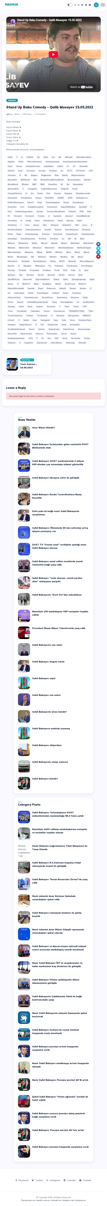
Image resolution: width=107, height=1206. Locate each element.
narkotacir (13, 261)
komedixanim (88, 234)
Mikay (39, 252)
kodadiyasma (31, 234)
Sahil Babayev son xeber (46, 695)
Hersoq (70, 220)
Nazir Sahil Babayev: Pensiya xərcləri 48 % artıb (60, 1080)
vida (64, 320)
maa (82, 239)
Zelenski (82, 343)
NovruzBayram (87, 261)
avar (20, 171)
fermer (40, 211)
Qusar (10, 284)
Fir (9, 216)
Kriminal (54, 239)
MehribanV (88, 243)
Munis (80, 257)
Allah (20, 161)
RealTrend (70, 284)
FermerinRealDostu (56, 211)
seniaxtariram (31, 297)
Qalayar (11, 275)
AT (74, 166)
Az (62, 171)
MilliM (48, 252)
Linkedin (71, 1180)
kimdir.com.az (43, 1200)
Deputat (68, 193)
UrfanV (11, 320)
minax (86, 252)
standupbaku (66, 302)
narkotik (25, 261)
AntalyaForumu (33, 166)
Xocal (64, 334)
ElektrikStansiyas (16, 202)
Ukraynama (73, 315)
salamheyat (42, 293)
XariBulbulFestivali (16, 329)
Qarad (41, 275)
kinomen (86, 229)
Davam (57, 193)
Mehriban (75, 243)
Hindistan (12, 225)
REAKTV (26, 284)
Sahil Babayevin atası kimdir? (49, 711)
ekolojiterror (82, 198)
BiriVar (87, 180)
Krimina (42, 239)
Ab (38, 157)
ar (68, 166)
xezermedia (26, 334)
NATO (62, 261)
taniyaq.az (80, 1200)
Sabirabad (19, 293)
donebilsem (26, 198)
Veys (56, 320)
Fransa (41, 216)
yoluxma (11, 343)
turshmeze (42, 315)
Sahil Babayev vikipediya (46, 745)
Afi (60, 157)
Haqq (28, 220)
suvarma (51, 306)
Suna (30, 306)
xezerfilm (12, 334)
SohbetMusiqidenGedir (37, 302)
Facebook (23, 1180)
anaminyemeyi (52, 161)
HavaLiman (48, 220)
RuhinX (62, 288)
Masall (54, 243)
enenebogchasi (53, 202)
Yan (49, 338)
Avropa (42, 171)
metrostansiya (14, 252)
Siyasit (20, 302)
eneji (39, 202)
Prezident (34, 270)
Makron (11, 243)
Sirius (10, 302)
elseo (17, 114)
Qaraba (30, 275)
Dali (48, 193)
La (63, 239)
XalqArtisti (53, 324)
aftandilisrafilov (83, 157)
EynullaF (83, 207)
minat (77, 252)
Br (62, 184)
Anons (19, 166)
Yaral (64, 338)
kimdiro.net (68, 1200)
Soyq (54, 302)
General (69, 216)
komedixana (72, 234)
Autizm (11, 171)
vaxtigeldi (45, 320)
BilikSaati (25, 180)
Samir (65, 293)
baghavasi (46, 175)
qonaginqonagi (79, 279)
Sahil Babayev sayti (43, 678)
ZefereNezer (56, 343)
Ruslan (83, 288)
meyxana (29, 252)
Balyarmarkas (78, 175)
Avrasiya (31, 171)
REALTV (82, 284)
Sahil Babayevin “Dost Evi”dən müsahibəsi (57, 594)
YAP (56, 338)
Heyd (79, 220)
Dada (40, 193)
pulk (73, 270)
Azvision (12, 175)
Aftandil (68, 157)
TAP (85, 306)
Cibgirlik (64, 189)
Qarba (62, 275)
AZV (91, 171)
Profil (56, 270)
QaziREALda (13, 279)
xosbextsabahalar (16, 338)
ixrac (84, 225)
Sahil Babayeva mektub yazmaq (51, 728)
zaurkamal (42, 343)
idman (36, 225)
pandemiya (72, 266)
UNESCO (87, 315)
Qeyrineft (27, 279)
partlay (11, 270)
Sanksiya (76, 293)
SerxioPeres (47, 297)
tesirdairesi (59, 311)
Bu (68, 184)
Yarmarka (75, 338)
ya (42, 338)
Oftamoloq (40, 266)
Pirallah (22, 270)
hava (37, 220)
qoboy (56, 279)
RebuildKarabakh (16, 288)
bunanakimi (13, 189)
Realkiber (47, 284)
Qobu (65, 279)
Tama (76, 306)
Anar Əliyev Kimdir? (43, 427)
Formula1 (29, 216)
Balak (65, 175)
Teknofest (35, 311)
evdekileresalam (35, 207)
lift (69, 239)
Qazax (71, 275)
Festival (72, 211)
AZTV (69, 171)
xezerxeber (52, 334)
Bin (35, 180)
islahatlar (66, 225)
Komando (58, 234)
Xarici (31, 329)
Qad (86, 270)
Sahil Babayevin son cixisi (47, 644)
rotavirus (51, 288)
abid (45, 157)
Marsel (44, 243)
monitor (53, 257)
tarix (10, 311)
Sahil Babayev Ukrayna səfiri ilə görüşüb (55, 477)
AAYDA (30, 157)
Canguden (32, 189)
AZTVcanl (80, 171)
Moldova (42, 257)
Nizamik (72, 261)
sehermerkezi (14, 297)
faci (10, 211)
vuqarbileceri (25, 324)
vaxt (35, 320)
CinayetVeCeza (15, 193)
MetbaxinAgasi (84, 248)
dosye (38, 198)
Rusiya (73, 288)
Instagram (54, 1180)
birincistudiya (74, 180)
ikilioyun (54, 225)
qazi (80, 275)
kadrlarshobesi (15, 229)
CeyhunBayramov (49, 189)
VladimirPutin (85, 320)
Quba (92, 279)
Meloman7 (50, 248)
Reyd (40, 288)
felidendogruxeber (24, 211)
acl (53, 157)
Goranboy (12, 220)
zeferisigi (70, 343)
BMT (34, 184)
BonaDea (52, 184)
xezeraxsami (84, 329)
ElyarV (31, 202)
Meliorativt (24, 248)
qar (21, 275)
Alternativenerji (34, 161)
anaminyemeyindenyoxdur (75, 161)
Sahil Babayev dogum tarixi (48, 661)
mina (68, 252)
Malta (34, 243)
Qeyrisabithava (43, 279)
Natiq (52, 261)
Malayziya (23, 243)
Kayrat (58, 229)
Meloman (37, 248)
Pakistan (59, 266)
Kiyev (19, 234)
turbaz (29, 315)
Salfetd (55, 293)
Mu (72, 257)
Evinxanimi (52, 207)
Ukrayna (60, 315)
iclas (27, 225)
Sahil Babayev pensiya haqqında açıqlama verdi (60, 1146)
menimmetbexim (66, 248)
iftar (45, 225)
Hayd (60, 220)
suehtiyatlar (88, 302)
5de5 (10, 157)
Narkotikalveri (39, 261)
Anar (10, 166)
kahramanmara (33, 229)
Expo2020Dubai (68, 207)
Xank (64, 324)
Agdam (11, 161)
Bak (56, 175)
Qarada (51, 275)
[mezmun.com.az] (11, 4)
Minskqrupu (22, 257)
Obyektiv (27, 266)
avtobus (53, 171)
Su (78, 302)
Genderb (57, 216)
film (89, 211)
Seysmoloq (62, 297)
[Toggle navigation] (103, 5)
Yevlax (87, 338)
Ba (26, 175)
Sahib (30, 293)
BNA (43, 184)
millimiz (58, 252)
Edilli (70, 198)
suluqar (11, 306)
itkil (77, 225)
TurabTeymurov (15, 315)
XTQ (30, 338)
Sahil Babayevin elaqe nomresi (50, 761)
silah (85, 297)
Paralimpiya (87, 266)
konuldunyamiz (28, 239)
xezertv (39, 334)
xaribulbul (75, 324)
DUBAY (61, 198)
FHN (81, 211)
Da (32, 193)
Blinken (25, 184)
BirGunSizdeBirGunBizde (52, 180)
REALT (58, 284)
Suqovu (39, 306)
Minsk (10, 257)
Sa (9, 293)
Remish (31, 288)
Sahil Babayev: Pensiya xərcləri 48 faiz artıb (58, 1130)
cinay (74, 189)
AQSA (60, 166)
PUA (65, 270)
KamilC (48, 229)
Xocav (73, 334)
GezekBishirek (83, 216)
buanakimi (78, 184)
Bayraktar (12, 180)
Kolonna (46, 234)
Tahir (66, 306)
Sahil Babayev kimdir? (45, 778)
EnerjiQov (12, 207)
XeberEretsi (54, 329)
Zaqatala (28, 343)
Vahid (26, 320)
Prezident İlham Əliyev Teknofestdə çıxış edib (58, 628)
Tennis (46, 311)
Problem (47, 270)
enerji (66, 202)
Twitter (39, 1180)
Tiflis (90, 311)
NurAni (11, 266)
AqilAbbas (49, 166)
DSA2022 (49, 198)
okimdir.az (56, 1200)
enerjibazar (78, 202)
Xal (42, 324)
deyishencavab (83, 193)
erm (22, 207)
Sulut (21, 306)
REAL (36, 284)
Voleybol (11, 324)
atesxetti (83, 166)
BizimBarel (13, 184)
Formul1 (17, 216)
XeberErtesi (68, 329)
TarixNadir (22, 311)
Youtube (87, 1180)
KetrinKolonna (71, 229)
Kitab (10, 234)
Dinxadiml (12, 198)
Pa (49, 266)
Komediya (12, 239)
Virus (72, 320)
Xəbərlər (12, 100)
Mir (32, 257)
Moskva (64, 257)
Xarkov (41, 329)
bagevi (34, 175)
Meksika (11, 248)
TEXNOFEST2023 (76, 311)
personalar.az (28, 1200)
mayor (64, 243)
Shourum (75, 297)
